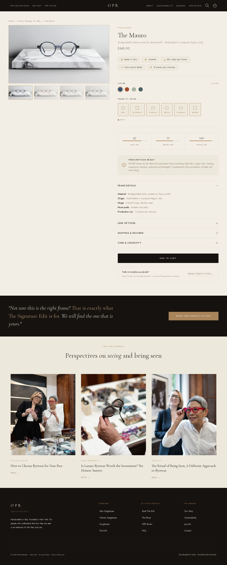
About (149, 6)
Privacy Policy (44, 554)
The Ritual (51, 6)
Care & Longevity (129, 242)
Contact (187, 530)
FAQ (144, 530)
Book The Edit (148, 511)
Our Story (188, 511)
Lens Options (127, 223)
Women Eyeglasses (108, 517)
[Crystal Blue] (120, 89)
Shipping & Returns (131, 233)
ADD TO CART (168, 258)
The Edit (37, 6)
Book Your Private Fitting (193, 316)
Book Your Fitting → (201, 274)
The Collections (19, 6)
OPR (113, 5)
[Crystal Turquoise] (140, 89)
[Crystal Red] (126, 89)
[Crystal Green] (133, 89)
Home (11, 21)
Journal (181, 6)
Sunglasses (104, 524)
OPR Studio (195, 6)
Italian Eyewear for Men (29, 21)
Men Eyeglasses (106, 511)
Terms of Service (57, 554)
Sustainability (165, 6)
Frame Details (127, 185)
